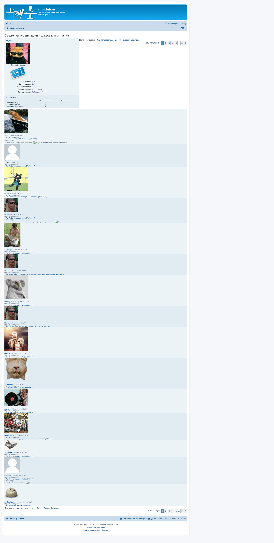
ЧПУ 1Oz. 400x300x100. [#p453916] (19, 388)
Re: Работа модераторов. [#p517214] (20, 218)
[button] (185, 43)
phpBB (90, 524)
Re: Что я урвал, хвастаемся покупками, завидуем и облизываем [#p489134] (35, 274)
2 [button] (165, 43)
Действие (135, 40)
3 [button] (169, 43)
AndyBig (7, 249)
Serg (6, 135)
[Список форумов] (21, 12)
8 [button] (182, 43)
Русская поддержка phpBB (96, 527)
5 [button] (176, 43)
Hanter (7, 214)
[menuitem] (9, 24)
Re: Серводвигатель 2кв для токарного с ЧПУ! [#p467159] (28, 326)
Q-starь (7, 353)
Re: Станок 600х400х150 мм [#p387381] (21, 139)
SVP (6, 162)
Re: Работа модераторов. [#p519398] (20, 166)
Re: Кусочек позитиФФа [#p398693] (19, 479)
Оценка (126, 40)
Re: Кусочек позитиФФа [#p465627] (19, 253)
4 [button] (172, 43)
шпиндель (8, 302)
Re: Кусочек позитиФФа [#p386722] (19, 505)
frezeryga (8, 384)
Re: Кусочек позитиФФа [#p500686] (19, 305)
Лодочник (8, 452)
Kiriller (7, 475)
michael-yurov (10, 502)
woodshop (8, 435)
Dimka (6, 193)
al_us (9, 41)
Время (118, 40)
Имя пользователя (105, 40)
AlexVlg (7, 409)
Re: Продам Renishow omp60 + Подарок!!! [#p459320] (26, 197)
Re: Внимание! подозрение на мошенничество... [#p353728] (29, 439)
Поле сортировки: (87, 40)
